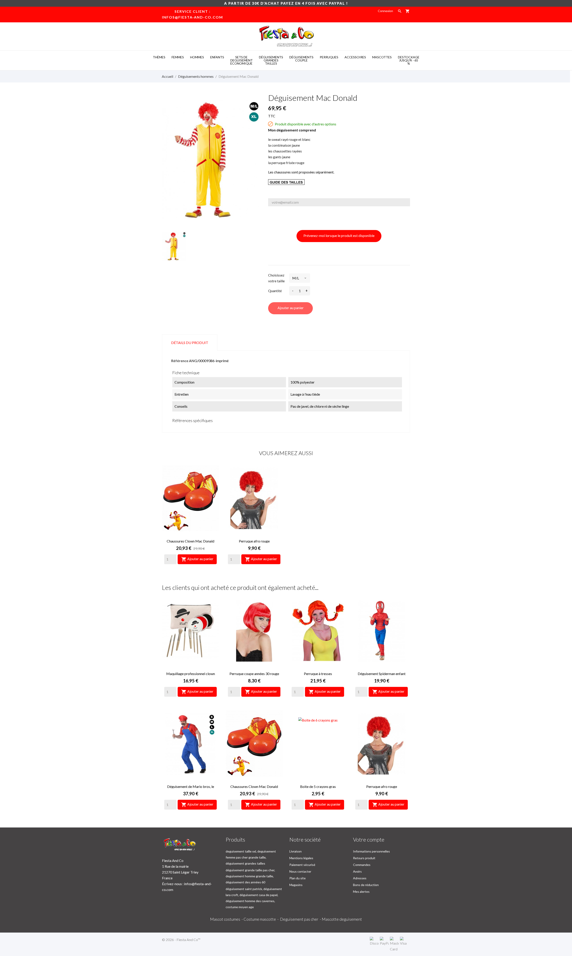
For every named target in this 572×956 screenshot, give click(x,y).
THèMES (159, 57)
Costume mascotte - (262, 919)
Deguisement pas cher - (301, 919)
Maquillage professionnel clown (190, 673)
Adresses (359, 878)
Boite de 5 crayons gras (318, 786)
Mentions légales (301, 858)
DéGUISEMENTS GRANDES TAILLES (271, 60)
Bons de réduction (366, 885)
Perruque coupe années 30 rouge (254, 673)
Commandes (361, 865)
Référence (179, 361)
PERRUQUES (329, 57)
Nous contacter (300, 871)
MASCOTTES (382, 57)
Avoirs (357, 871)
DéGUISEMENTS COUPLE (301, 58)
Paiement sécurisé (302, 865)
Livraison (295, 851)
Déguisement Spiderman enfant (382, 673)
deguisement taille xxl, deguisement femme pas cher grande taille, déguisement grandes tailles (251, 857)
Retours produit (364, 858)
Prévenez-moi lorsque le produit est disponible (338, 235)
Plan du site (297, 878)
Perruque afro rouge (254, 541)
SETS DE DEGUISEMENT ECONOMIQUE (241, 60)
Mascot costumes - (227, 919)
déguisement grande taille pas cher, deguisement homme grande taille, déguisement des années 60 (250, 876)
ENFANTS (217, 57)
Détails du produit (189, 342)
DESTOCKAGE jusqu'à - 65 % (408, 60)
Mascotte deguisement (342, 919)
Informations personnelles (371, 851)
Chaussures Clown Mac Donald (190, 541)
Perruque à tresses (318, 673)
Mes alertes (361, 891)
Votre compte (368, 839)
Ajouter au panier (291, 308)
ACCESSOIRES (355, 57)
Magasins (296, 885)
